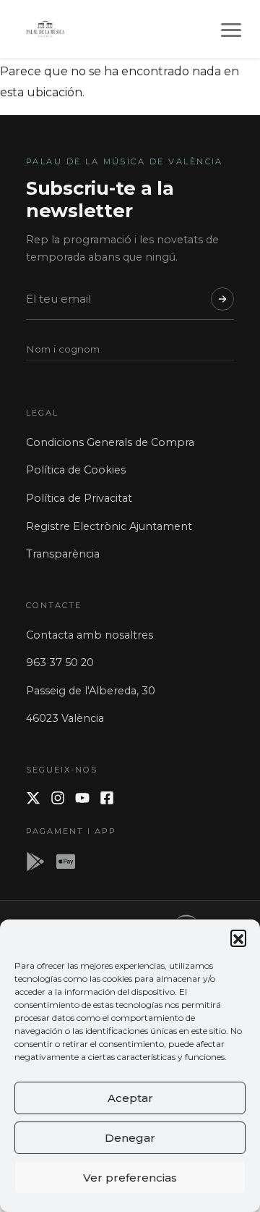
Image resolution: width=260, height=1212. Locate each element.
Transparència (63, 553)
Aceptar (130, 1098)
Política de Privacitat (79, 498)
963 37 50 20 (60, 662)
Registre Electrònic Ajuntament (109, 526)
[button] (238, 937)
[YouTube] (82, 798)
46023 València (65, 718)
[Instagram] (58, 798)
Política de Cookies (76, 469)
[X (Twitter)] (33, 798)
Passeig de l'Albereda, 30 (90, 690)
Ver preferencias (130, 1177)
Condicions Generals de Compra (110, 442)
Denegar (130, 1138)
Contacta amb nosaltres (89, 634)
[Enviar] (222, 299)
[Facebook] (107, 798)
